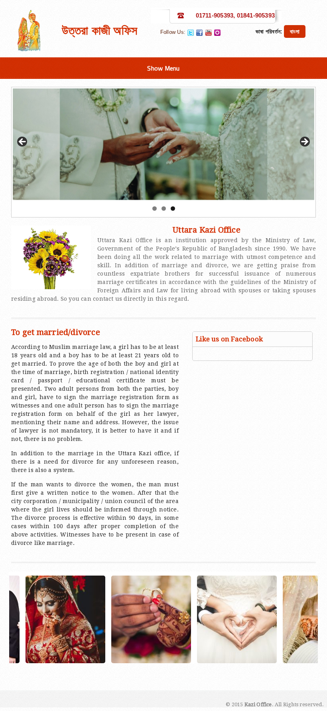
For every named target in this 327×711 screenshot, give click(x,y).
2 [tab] (164, 208)
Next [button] (304, 142)
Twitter (190, 32)
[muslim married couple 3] (282, 619)
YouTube (208, 32)
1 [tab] (154, 208)
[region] (163, 144)
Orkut (217, 32)
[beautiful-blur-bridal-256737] (196, 619)
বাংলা (294, 31)
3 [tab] (173, 208)
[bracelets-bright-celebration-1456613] (111, 619)
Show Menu (163, 68)
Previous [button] (23, 142)
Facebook (199, 32)
